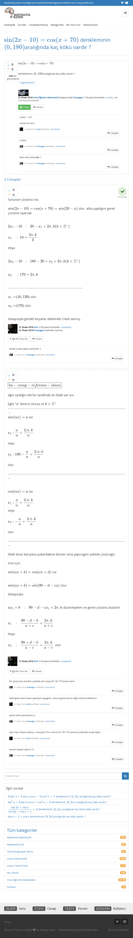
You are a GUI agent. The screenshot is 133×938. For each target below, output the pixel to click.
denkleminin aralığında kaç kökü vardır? (59, 796)
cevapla (114, 133)
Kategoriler (57, 24)
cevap (26, 107)
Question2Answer (86, 930)
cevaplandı (66, 327)
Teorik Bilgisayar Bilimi (20, 851)
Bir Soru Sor (73, 24)
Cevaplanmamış (38, 24)
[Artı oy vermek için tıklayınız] (8, 65)
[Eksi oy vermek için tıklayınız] (8, 68)
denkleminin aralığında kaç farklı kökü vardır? (54, 809)
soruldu (109, 97)
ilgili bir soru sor (20, 338)
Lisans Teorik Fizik (17, 865)
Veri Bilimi (13, 872)
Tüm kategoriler (22, 830)
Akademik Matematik (19, 837)
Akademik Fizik (15, 844)
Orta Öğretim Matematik (46, 97)
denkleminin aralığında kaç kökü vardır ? (46, 816)
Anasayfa (9, 24)
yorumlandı (55, 129)
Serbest (11, 887)
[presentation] (41, 39)
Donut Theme (13, 930)
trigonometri (27, 82)
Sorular (22, 24)
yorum (39, 107)
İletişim (8, 921)
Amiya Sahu (47, 930)
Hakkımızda (90, 24)
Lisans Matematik (17, 858)
